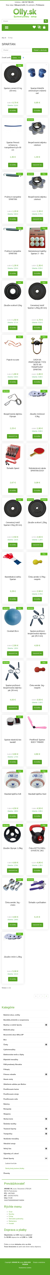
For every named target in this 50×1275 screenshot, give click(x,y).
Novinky (11, 1214)
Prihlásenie (40, 5)
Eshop (11, 1216)
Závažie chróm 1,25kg (13, 957)
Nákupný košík (20, 5)
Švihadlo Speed (13, 468)
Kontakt (11, 1223)
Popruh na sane (13, 360)
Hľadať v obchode (40, 50)
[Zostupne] (23, 57)
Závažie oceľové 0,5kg (13, 305)
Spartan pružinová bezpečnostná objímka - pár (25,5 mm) (37, 633)
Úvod (10, 1212)
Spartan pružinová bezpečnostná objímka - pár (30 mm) (12, 687)
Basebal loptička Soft (12, 794)
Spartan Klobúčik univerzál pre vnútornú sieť (37, 90)
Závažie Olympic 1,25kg (12, 848)
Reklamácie (13, 1221)
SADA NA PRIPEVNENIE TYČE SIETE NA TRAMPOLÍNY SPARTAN (37, 365)
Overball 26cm (13, 631)
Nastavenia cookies (25, 1267)
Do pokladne (30, 5)
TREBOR (25, 1264)
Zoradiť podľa (6, 57)
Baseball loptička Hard (37, 794)
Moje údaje (9, 5)
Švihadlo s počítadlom (37, 902)
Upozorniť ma (37, 165)
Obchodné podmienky (16, 1219)
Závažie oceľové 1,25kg (37, 522)
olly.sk (4, 38)
